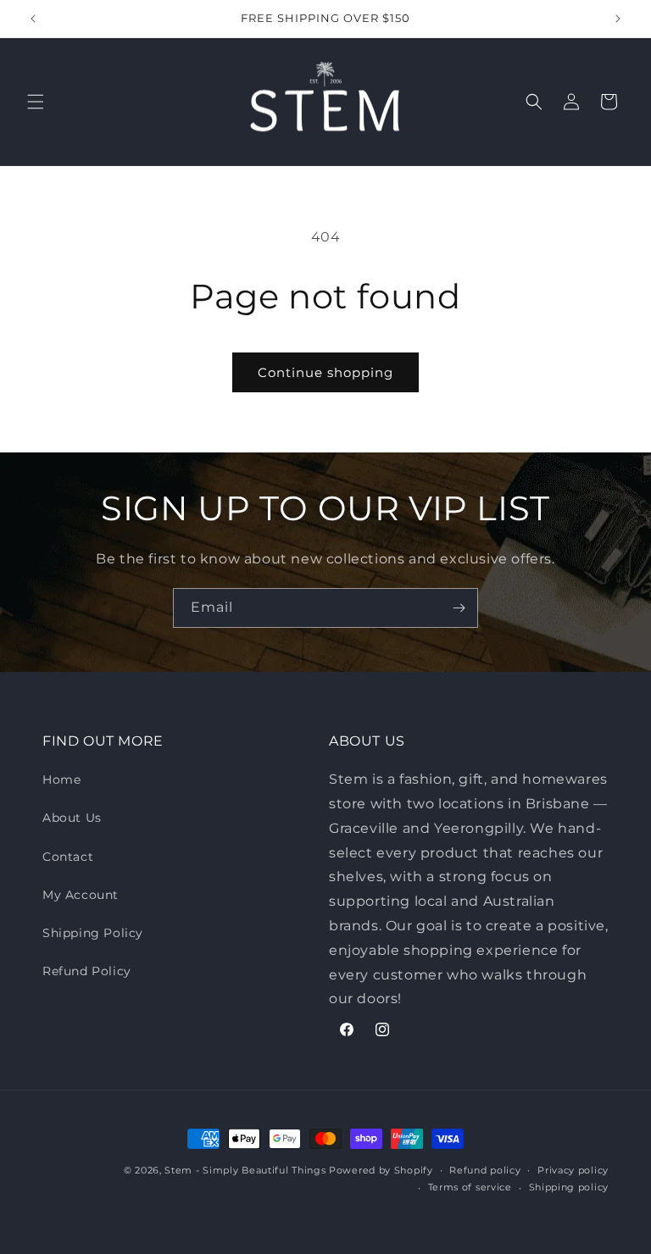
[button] (35, 101)
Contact (67, 856)
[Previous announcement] (33, 18)
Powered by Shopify (381, 1170)
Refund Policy (86, 971)
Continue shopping (325, 372)
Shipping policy (569, 1187)
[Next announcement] (618, 18)
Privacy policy (573, 1170)
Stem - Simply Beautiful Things (245, 1170)
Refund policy (484, 1170)
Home (61, 779)
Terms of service (470, 1187)
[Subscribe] (458, 608)
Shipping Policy (92, 932)
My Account (80, 894)
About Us (72, 817)
